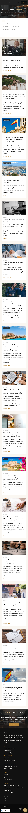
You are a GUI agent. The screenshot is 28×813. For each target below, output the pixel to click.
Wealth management (10, 764)
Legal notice (7, 800)
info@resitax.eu (8, 790)
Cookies (6, 798)
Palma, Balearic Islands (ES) (11, 785)
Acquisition (7, 757)
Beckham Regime (8, 752)
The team (6, 776)
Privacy (6, 796)
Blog (5, 777)
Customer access (8, 779)
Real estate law (8, 755)
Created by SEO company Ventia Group (21, 808)
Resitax (6, 772)
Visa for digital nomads (10, 753)
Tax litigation (7, 750)
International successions (10, 766)
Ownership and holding (10, 758)
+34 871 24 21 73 (9, 792)
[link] (14, 56)
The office (6, 774)
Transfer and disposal (9, 760)
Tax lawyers (7, 746)
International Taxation (9, 748)
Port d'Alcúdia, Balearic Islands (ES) (13, 787)
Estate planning (8, 768)
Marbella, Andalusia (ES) (10, 788)
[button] (18, 2)
